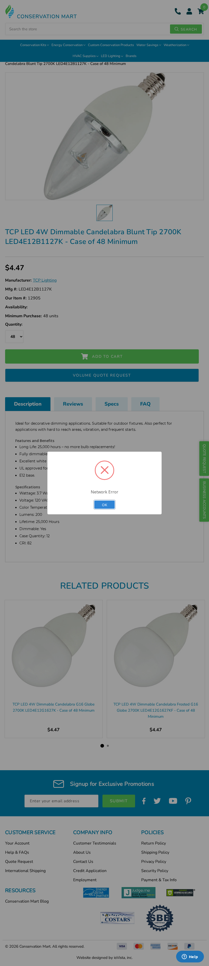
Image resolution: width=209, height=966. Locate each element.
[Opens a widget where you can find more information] (190, 957)
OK (104, 504)
